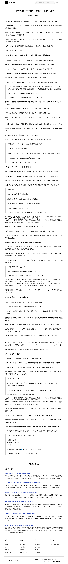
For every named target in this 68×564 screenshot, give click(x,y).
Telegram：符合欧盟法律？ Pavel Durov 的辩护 (20, 513)
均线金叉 (23, 550)
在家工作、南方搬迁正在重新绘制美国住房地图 (19, 525)
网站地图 (38, 552)
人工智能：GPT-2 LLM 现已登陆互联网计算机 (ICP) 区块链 (23, 483)
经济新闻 (30, 15)
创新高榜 (23, 547)
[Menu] (61, 2)
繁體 (57, 2)
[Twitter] (58, 544)
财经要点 (23, 544)
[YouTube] (55, 544)
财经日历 (8, 552)
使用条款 (38, 547)
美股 (6, 544)
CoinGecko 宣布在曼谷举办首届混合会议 (18, 473)
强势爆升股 (23, 552)
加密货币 (8, 550)
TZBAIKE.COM (12, 560)
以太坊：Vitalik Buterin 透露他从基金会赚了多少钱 (21, 492)
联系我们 (38, 544)
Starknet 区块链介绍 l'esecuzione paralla (19, 502)
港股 (6, 547)
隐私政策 (38, 550)
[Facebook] (52, 544)
